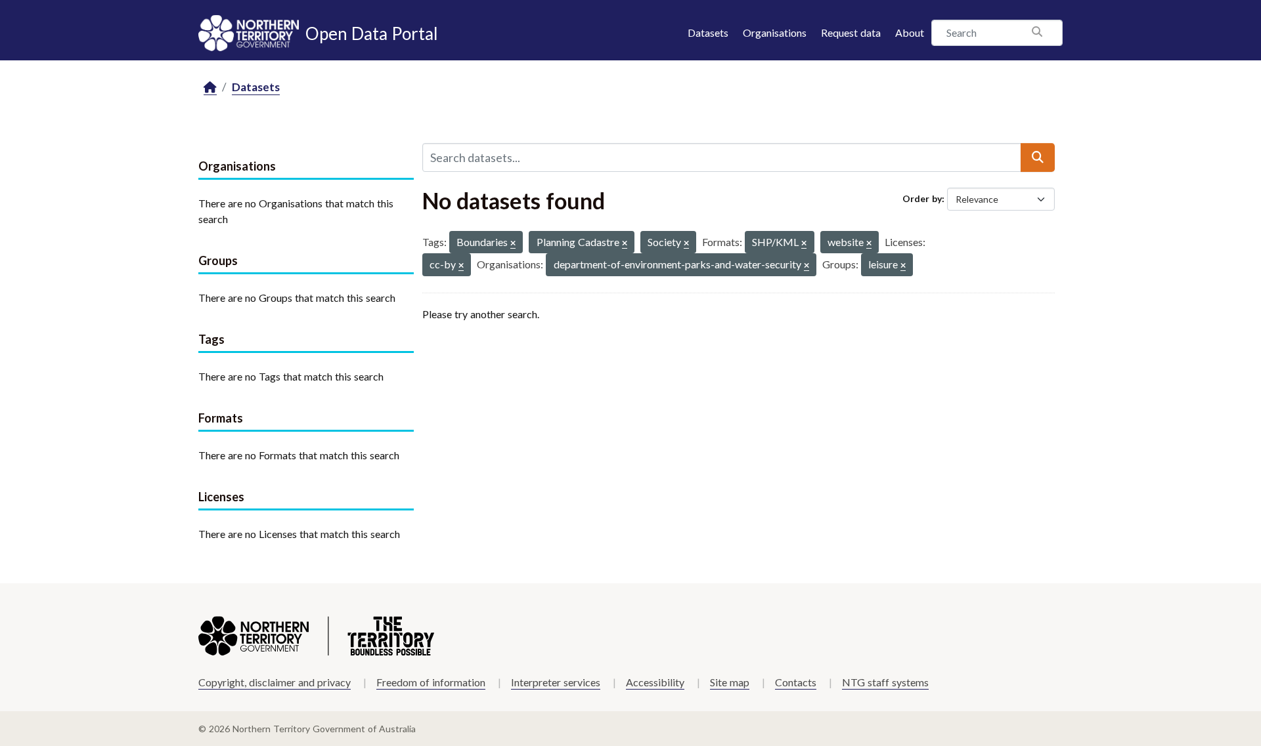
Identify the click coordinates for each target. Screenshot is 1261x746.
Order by (922, 198)
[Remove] (513, 244)
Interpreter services (555, 682)
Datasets (708, 32)
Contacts (795, 682)
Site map (729, 682)
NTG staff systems (885, 682)
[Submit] (1038, 157)
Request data (851, 32)
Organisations (775, 32)
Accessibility (655, 682)
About (909, 32)
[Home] (210, 87)
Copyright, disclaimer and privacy (274, 682)
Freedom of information (430, 682)
